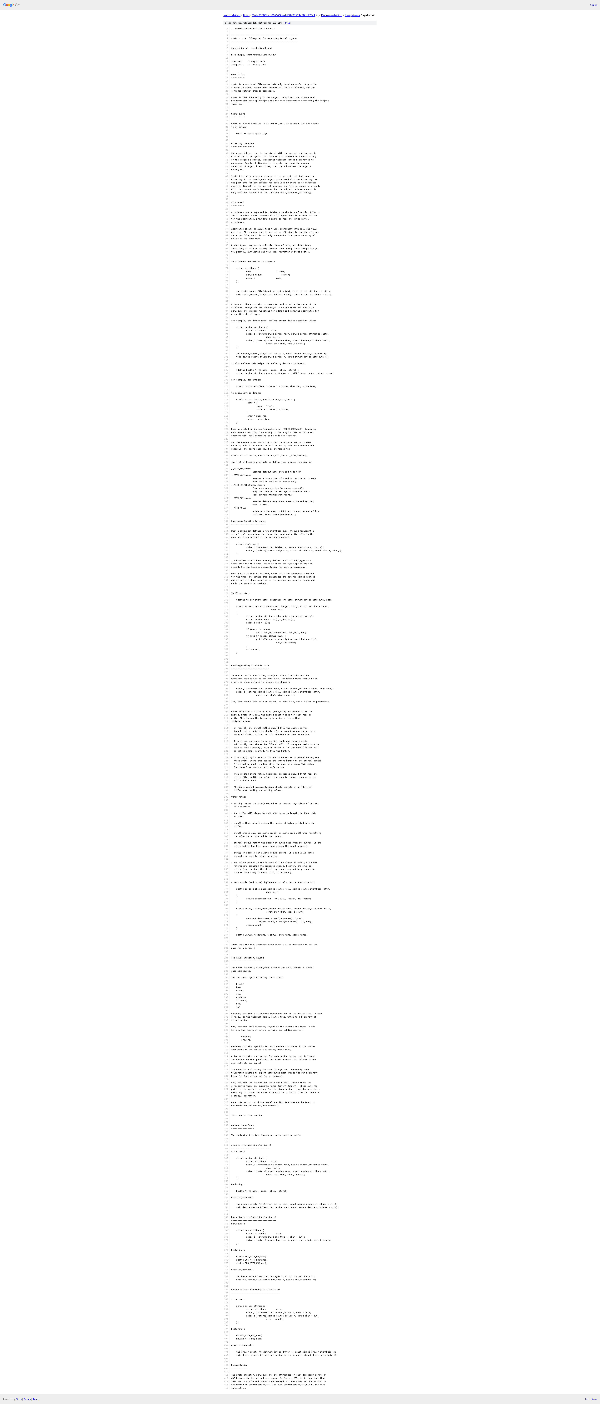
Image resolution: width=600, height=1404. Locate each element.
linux (246, 15)
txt (587, 1399)
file (287, 23)
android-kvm (231, 15)
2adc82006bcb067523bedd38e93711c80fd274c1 (283, 15)
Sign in (593, 4)
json (594, 1399)
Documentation (331, 15)
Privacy (27, 1399)
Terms (36, 1399)
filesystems (352, 15)
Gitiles (19, 1399)
